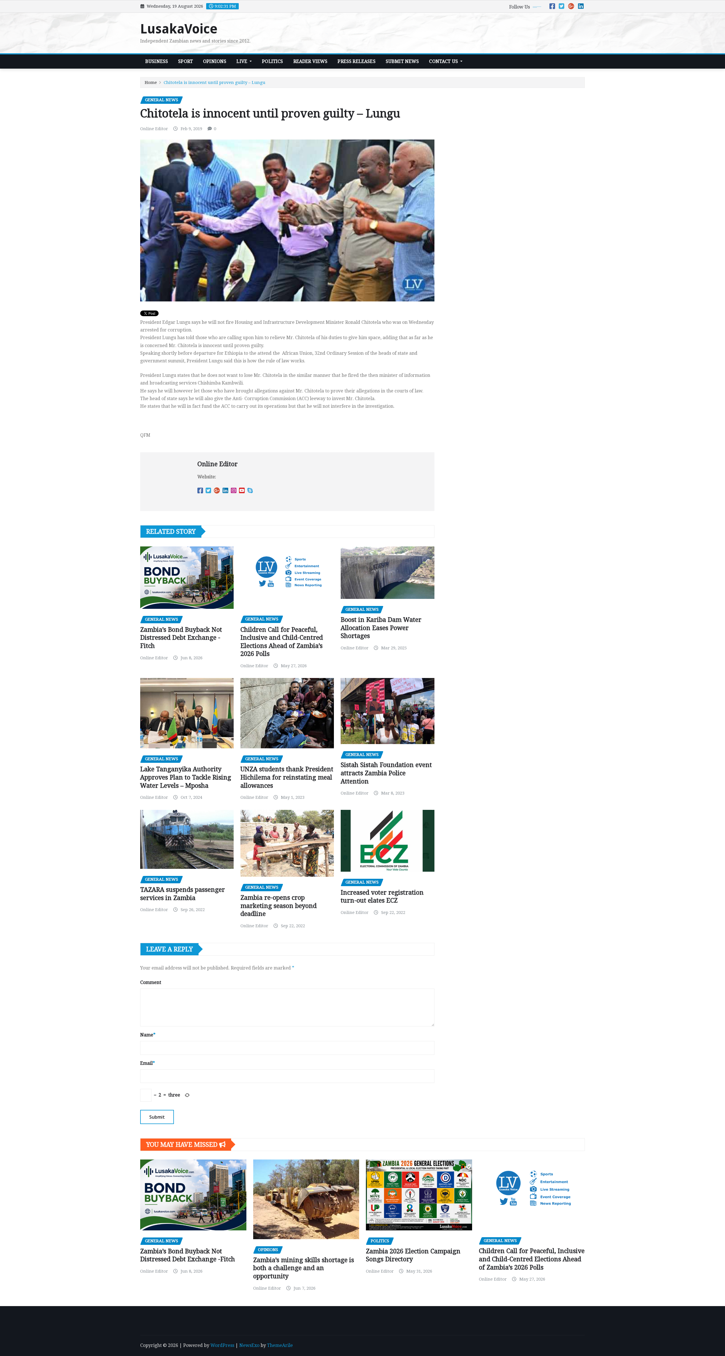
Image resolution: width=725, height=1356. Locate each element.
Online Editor (154, 128)
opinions (214, 61)
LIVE (242, 61)
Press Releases (356, 61)
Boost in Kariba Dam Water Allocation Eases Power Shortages (381, 627)
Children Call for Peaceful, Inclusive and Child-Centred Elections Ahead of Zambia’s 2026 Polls (532, 1259)
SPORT (185, 61)
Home (151, 82)
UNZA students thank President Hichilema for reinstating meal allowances (286, 777)
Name (147, 1035)
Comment (150, 982)
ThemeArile (280, 1345)
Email (147, 1063)
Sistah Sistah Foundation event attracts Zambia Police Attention (386, 773)
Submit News (402, 61)
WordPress (222, 1345)
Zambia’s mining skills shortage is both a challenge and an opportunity (303, 1268)
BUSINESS (156, 61)
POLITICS (272, 61)
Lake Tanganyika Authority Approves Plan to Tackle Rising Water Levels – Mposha (185, 777)
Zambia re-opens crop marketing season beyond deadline (278, 905)
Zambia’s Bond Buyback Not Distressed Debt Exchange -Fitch (181, 637)
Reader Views (310, 61)
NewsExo (249, 1345)
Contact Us (444, 61)
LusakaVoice (179, 29)
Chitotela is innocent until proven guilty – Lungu (214, 82)
